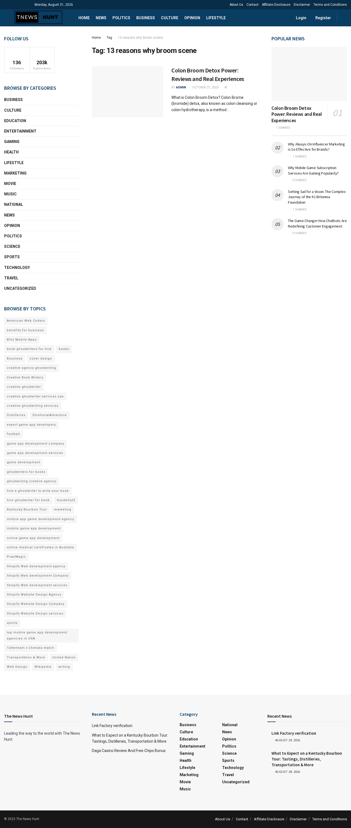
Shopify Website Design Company (35, 604)
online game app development (33, 538)
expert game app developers (31, 424)
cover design (41, 358)
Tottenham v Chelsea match (30, 648)
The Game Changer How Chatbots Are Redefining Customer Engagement (317, 223)
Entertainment (20, 131)
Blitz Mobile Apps (22, 339)
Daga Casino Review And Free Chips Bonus (129, 750)
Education (15, 121)
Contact (253, 5)
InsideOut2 (66, 500)
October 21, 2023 (204, 87)
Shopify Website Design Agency (34, 594)
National (13, 204)
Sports (12, 257)
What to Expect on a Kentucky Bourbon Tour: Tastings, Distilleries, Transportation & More (306, 759)
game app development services (35, 453)
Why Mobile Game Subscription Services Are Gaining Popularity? (313, 170)
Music (10, 194)
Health (11, 152)
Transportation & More (26, 657)
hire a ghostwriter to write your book (38, 491)
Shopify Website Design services (35, 613)
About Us (236, 5)
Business (145, 18)
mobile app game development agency (40, 519)
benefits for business (25, 330)
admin (181, 87)
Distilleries (16, 415)
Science (12, 246)
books (64, 349)
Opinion (192, 18)
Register (323, 18)
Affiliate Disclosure (276, 5)
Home (84, 18)
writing (64, 667)
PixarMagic (16, 556)
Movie (10, 183)
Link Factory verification (112, 725)
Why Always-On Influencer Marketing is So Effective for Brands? (316, 147)
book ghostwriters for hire (29, 349)
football (13, 434)
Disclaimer (302, 5)
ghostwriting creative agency (31, 481)
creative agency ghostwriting (31, 368)
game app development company (35, 443)
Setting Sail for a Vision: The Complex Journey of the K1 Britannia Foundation (316, 197)
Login (300, 18)
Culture (169, 18)
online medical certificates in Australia (40, 547)
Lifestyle (216, 18)
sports (12, 623)
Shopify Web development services (37, 585)
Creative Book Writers (25, 377)
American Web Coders (26, 320)
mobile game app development (34, 528)
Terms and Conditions (330, 5)
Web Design (17, 667)
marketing (62, 509)
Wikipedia (43, 667)
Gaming (11, 141)
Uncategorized (20, 288)
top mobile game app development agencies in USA (37, 635)
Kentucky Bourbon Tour (27, 509)
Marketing (15, 173)
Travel (11, 278)
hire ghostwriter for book (28, 500)
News (101, 18)
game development (23, 462)
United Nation (64, 657)
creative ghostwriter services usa (35, 396)
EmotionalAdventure (50, 415)
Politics (121, 18)
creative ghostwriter (24, 387)
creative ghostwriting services (32, 406)
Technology (17, 267)
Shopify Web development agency (36, 566)
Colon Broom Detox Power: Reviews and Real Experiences (296, 114)
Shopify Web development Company (38, 575)
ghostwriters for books (26, 472)
